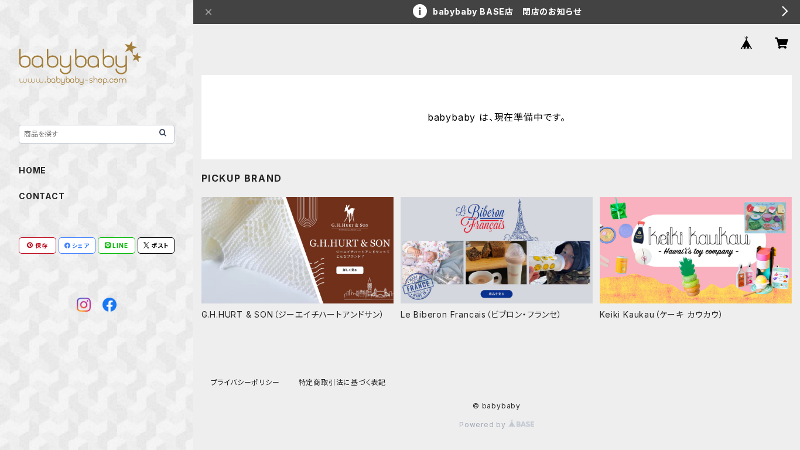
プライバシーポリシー (245, 382)
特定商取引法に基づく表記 (343, 382)
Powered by (483, 424)
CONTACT (42, 196)
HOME (32, 170)
